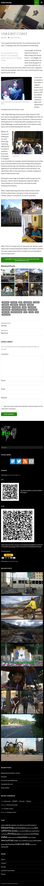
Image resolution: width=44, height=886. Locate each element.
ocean (16, 840)
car (18, 831)
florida (22, 304)
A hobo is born (8, 808)
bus (20, 302)
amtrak (7, 825)
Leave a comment (15, 37)
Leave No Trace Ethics (8, 870)
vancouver (6, 314)
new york (6, 312)
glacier (21, 834)
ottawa (20, 840)
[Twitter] (19, 461)
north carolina (17, 312)
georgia (30, 304)
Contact (3, 863)
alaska (3, 825)
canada (36, 302)
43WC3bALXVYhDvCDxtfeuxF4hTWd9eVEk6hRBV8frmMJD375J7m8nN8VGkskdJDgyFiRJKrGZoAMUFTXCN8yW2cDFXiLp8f (22, 546)
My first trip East (12, 805)
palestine (25, 840)
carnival (5, 304)
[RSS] (25, 461)
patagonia (30, 840)
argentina (14, 825)
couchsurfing (4, 834)
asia (18, 825)
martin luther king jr (19, 309)
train (31, 312)
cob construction (34, 831)
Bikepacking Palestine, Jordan (10, 773)
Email (3, 389)
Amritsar (6, 324)
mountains (22, 837)
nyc (25, 312)
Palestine (4, 777)
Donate (3, 867)
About (3, 859)
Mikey (5, 37)
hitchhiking (16, 307)
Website (4, 398)
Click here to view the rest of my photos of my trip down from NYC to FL (22, 259)
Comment (5, 354)
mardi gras (6, 309)
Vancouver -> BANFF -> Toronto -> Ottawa (17, 801)
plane (39, 840)
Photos (3, 874)
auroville (27, 825)
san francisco (10, 844)
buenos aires (30, 828)
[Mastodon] (13, 461)
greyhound (6, 307)
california (27, 302)
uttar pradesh (33, 844)
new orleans (33, 309)
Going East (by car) (7, 784)
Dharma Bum (5, 788)
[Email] (31, 461)
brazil (16, 828)
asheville (6, 302)
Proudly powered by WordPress (9, 883)
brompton (22, 828)
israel (9, 837)
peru (35, 840)
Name (3, 380)
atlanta (14, 302)
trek (22, 844)
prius (3, 844)
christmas (14, 304)
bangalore (33, 825)
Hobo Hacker (6, 2)
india (24, 307)
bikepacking (7, 827)
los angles (32, 307)
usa (37, 312)
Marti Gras (4, 332)
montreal (14, 837)
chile (26, 831)
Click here (4, 475)
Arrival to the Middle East (9, 780)
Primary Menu (41, 2)
